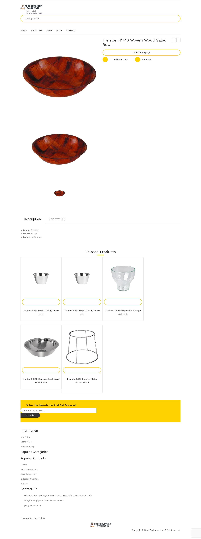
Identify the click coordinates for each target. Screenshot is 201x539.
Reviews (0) (56, 219)
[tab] (32, 220)
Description (32, 219)
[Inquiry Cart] (178, 26)
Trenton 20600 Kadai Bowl (178, 40)
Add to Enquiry (141, 52)
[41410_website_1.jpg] (59, 193)
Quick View (44, 299)
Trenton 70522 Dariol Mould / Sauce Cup (41, 313)
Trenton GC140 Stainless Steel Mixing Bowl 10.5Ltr (41, 381)
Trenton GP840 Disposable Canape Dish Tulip (123, 313)
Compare (147, 59)
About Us (25, 437)
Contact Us (26, 442)
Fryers (24, 465)
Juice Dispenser (28, 474)
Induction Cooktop (30, 479)
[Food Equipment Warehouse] (31, 6)
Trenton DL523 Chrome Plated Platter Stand (82, 381)
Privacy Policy (27, 446)
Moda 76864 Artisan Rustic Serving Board (174, 40)
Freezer (24, 483)
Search (177, 18)
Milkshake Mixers (29, 469)
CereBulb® (39, 518)
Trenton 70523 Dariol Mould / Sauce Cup (82, 313)
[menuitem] (24, 30)
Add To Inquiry (38, 299)
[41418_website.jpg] (59, 149)
